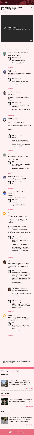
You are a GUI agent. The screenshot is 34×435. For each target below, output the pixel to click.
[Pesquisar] (32, 3)
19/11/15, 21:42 (24, 52)
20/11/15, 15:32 (18, 236)
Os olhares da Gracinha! (14, 52)
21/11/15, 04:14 (16, 315)
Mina (9, 154)
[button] (32, 8)
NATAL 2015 (5, 393)
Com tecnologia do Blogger (18, 432)
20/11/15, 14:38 (18, 78)
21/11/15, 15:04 (18, 300)
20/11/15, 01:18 (14, 154)
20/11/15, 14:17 (18, 261)
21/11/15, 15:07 (18, 199)
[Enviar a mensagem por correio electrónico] (5, 47)
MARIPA (10, 118)
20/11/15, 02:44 (19, 176)
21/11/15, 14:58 (18, 135)
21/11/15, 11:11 (23, 288)
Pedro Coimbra (11, 176)
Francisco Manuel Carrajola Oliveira (17, 192)
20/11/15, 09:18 (11, 193)
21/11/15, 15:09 (18, 323)
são (6, 2)
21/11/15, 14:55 (18, 102)
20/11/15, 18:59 (18, 270)
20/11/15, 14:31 (18, 57)
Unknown (10, 315)
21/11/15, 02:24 (18, 181)
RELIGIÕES (5, 375)
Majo (9, 213)
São (13, 57)
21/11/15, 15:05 (18, 162)
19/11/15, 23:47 (15, 118)
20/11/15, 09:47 (14, 213)
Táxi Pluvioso (11, 261)
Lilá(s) (9, 71)
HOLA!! (3, 411)
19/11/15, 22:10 (14, 71)
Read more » (29, 388)
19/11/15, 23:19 (18, 92)
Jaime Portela (11, 92)
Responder (11, 67)
